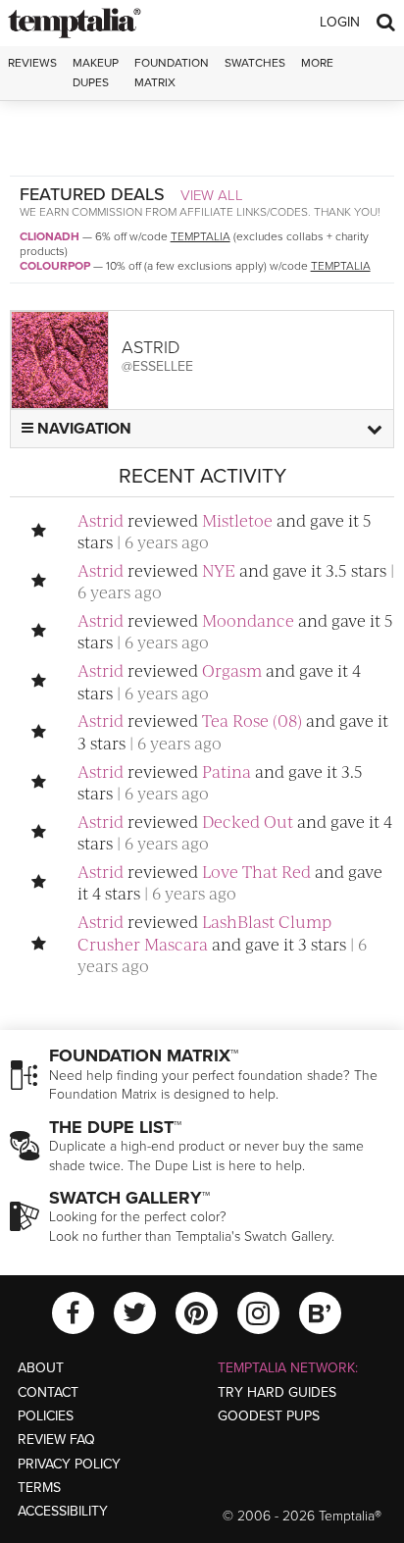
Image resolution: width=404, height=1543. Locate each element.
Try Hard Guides (277, 1392)
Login (340, 22)
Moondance (248, 620)
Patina (226, 771)
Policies (46, 1416)
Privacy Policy (69, 1464)
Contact (48, 1392)
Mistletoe (237, 520)
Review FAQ (56, 1439)
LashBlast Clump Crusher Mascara (204, 931)
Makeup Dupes (96, 72)
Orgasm (232, 670)
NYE (218, 570)
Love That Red (256, 871)
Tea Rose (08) (252, 720)
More (317, 63)
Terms (39, 1487)
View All (211, 195)
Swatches (255, 63)
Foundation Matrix (171, 72)
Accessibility (63, 1511)
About (41, 1368)
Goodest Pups (269, 1416)
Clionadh (49, 236)
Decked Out (247, 821)
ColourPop (55, 266)
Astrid (100, 520)
